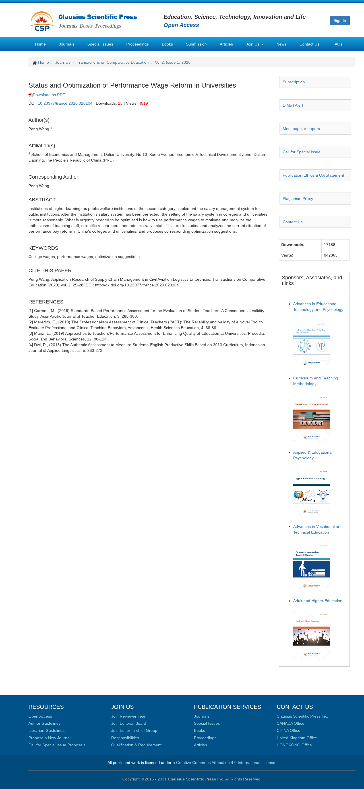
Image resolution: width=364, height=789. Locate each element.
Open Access (40, 716)
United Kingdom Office (297, 738)
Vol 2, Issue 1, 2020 (173, 62)
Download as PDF (49, 94)
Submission (196, 44)
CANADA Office (290, 723)
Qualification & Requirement (136, 745)
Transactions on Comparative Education (113, 62)
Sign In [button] (340, 20)
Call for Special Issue (301, 152)
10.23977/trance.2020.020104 (65, 103)
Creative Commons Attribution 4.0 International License (225, 762)
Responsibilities (125, 738)
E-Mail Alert (293, 105)
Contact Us (309, 44)
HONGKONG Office (294, 745)
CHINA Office (288, 730)
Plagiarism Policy (298, 198)
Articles (226, 44)
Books (167, 44)
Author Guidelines (44, 723)
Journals (66, 44)
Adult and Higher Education (317, 600)
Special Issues (100, 44)
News (281, 44)
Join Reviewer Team (129, 716)
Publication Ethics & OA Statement (313, 175)
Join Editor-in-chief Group (134, 730)
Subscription (294, 82)
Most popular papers (301, 128)
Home (40, 44)
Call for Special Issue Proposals (56, 745)
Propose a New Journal (49, 738)
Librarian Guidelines (46, 730)
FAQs (337, 44)
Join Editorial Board (128, 723)
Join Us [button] (253, 44)
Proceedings (137, 44)
